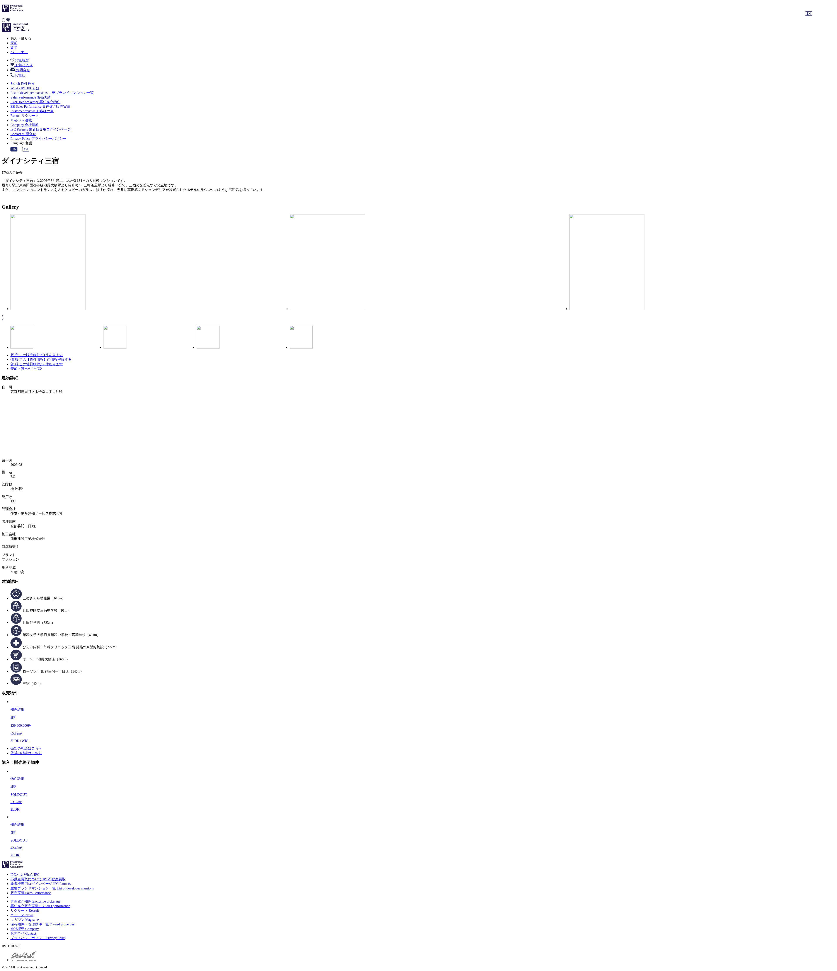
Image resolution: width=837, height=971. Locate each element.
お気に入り (23, 65)
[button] (418, 316)
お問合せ (22, 70)
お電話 (19, 75)
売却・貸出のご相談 (26, 369)
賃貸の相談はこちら (26, 753)
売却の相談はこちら (26, 748)
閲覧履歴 (21, 60)
